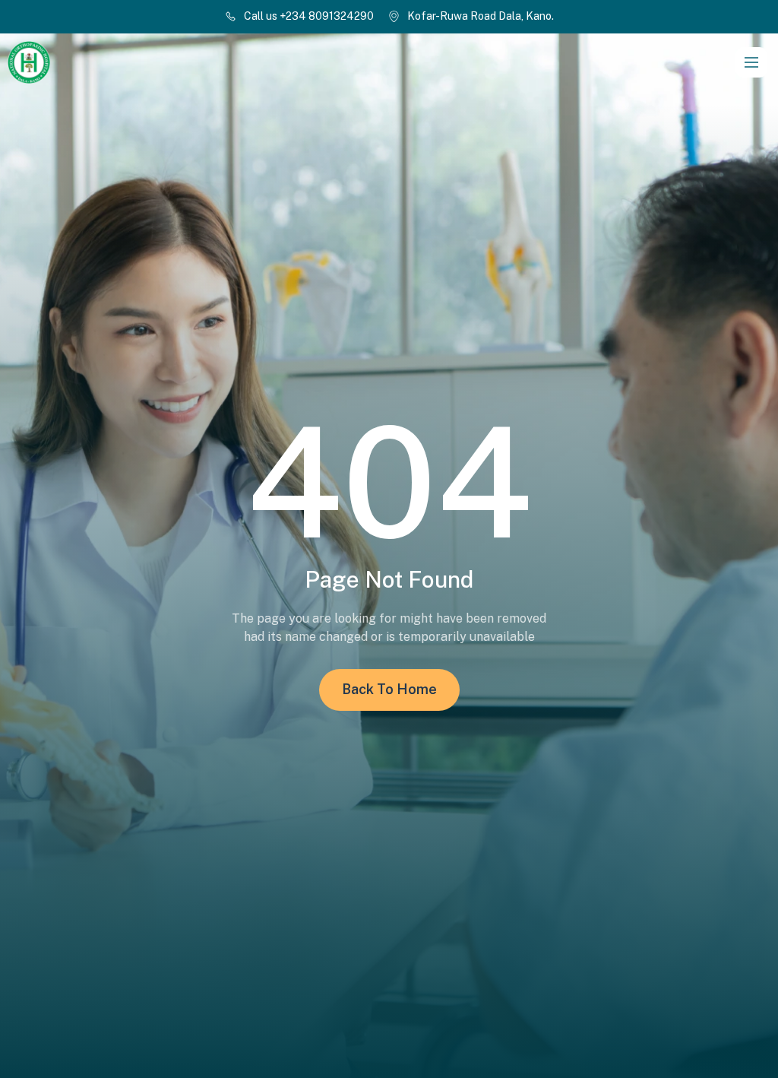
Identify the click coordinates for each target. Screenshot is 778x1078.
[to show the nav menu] (751, 62)
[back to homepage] (160, 62)
